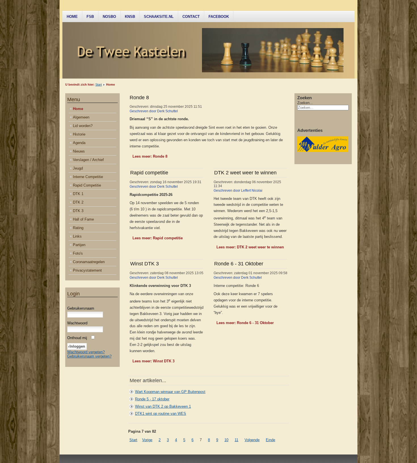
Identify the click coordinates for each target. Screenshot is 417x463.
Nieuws (79, 151)
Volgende (252, 440)
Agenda (79, 143)
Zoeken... (305, 103)
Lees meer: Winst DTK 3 (153, 361)
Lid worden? (82, 126)
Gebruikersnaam (80, 308)
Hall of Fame (83, 219)
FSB (90, 16)
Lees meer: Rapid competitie (157, 238)
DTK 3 (78, 211)
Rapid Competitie (87, 185)
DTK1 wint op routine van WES (160, 413)
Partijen (79, 245)
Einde (270, 440)
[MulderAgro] (322, 151)
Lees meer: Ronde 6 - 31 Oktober (245, 323)
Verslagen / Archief (88, 160)
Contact (191, 16)
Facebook (218, 16)
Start (98, 84)
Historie (79, 134)
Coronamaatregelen (89, 262)
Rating (78, 228)
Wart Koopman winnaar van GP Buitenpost (170, 392)
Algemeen (81, 117)
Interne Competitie (88, 177)
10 (226, 440)
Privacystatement (87, 270)
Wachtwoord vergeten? (86, 352)
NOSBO (109, 16)
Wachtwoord (77, 323)
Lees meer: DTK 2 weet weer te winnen (250, 247)
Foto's (78, 253)
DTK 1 (78, 194)
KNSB (130, 16)
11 (236, 440)
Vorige (147, 440)
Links (77, 236)
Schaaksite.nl (159, 16)
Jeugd (78, 168)
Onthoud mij (77, 338)
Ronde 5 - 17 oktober (152, 399)
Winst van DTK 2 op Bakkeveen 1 (163, 406)
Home (72, 16)
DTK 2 (78, 202)
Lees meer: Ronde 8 (149, 156)
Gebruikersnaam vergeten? (89, 356)
